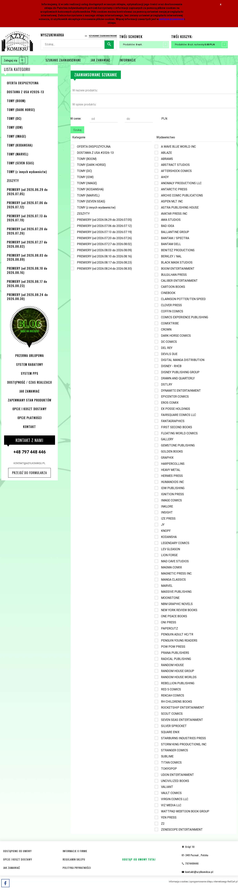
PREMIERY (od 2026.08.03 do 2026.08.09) (27, 257)
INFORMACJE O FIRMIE (75, 851)
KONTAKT (29, 426)
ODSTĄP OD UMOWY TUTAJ (138, 859)
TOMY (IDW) (15, 127)
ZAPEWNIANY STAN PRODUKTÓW (29, 400)
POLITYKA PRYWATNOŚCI (77, 868)
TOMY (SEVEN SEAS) (20, 163)
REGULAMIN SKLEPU (74, 859)
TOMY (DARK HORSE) (21, 110)
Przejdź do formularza (29, 472)
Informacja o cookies (178, 881)
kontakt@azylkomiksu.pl (29, 463)
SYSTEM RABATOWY (29, 364)
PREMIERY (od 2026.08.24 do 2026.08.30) (27, 296)
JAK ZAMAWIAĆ (100, 60)
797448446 (191, 863)
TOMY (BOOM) (16, 101)
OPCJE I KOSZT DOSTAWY (29, 409)
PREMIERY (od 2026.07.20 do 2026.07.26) (27, 231)
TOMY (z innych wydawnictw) (27, 172)
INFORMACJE (128, 60)
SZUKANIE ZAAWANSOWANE (63, 60)
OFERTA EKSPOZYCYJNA (23, 83)
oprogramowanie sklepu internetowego (208, 881)
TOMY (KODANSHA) (20, 145)
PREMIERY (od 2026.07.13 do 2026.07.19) (27, 218)
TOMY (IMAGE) (16, 136)
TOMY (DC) (14, 118)
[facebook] (5, 883)
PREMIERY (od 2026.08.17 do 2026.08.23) (27, 283)
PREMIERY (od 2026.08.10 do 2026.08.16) (27, 270)
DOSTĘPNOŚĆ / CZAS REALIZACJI (29, 382)
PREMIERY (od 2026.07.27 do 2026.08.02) (27, 244)
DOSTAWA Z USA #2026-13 (25, 92)
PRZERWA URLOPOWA (29, 355)
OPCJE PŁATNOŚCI (29, 418)
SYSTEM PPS (29, 373)
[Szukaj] (109, 44)
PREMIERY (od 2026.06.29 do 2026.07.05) (27, 191)
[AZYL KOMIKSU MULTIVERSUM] (17, 41)
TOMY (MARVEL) (17, 154)
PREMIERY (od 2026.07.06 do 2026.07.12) (27, 205)
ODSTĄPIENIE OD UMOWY (17, 851)
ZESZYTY (13, 180)
